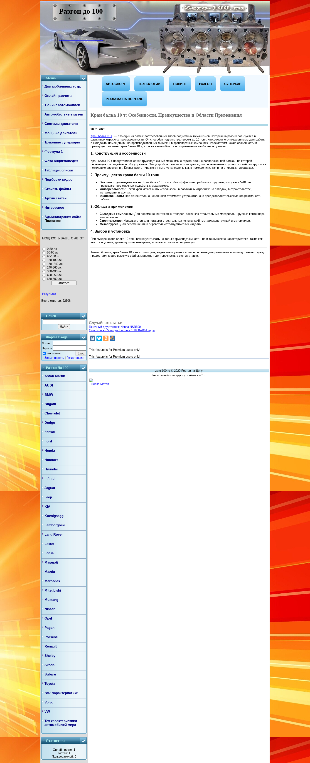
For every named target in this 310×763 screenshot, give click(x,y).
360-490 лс (54, 271)
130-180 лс (54, 260)
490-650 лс (54, 275)
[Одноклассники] (105, 338)
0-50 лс (52, 249)
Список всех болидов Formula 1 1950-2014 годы (122, 330)
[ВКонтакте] (92, 338)
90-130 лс (53, 256)
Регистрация (75, 357)
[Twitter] (99, 338)
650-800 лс (54, 279)
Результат (49, 294)
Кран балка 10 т (101, 136)
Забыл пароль (54, 357)
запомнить (53, 353)
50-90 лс (53, 252)
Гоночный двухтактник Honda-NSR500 (115, 327)
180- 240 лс (55, 264)
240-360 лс (54, 267)
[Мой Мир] (112, 338)
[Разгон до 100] (62, 39)
